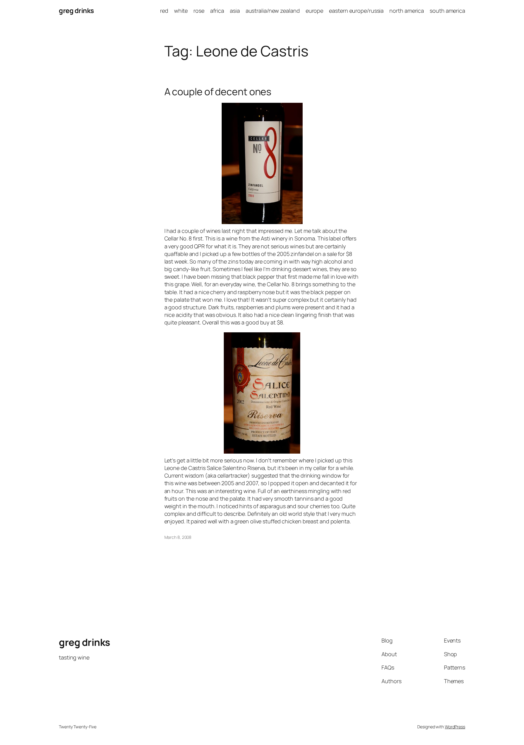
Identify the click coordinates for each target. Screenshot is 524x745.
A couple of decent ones (218, 91)
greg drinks (76, 10)
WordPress (455, 727)
